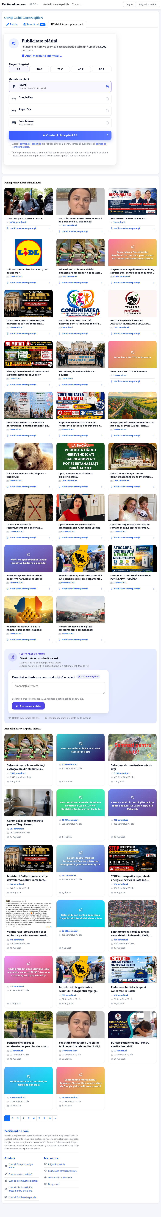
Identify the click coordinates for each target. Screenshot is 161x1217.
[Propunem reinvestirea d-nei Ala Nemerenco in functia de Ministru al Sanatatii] (80, 415)
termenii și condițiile (30, 143)
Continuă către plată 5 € (61, 135)
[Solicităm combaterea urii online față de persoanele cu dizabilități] (80, 211)
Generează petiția (30, 705)
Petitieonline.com (14, 4)
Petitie (13, 24)
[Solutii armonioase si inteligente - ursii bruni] (28, 466)
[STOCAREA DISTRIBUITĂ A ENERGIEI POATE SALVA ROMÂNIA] (132, 568)
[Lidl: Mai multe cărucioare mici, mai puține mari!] (28, 262)
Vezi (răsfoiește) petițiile (56, 4)
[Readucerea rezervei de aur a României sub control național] (28, 619)
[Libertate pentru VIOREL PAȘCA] (28, 210)
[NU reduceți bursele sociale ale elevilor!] (80, 364)
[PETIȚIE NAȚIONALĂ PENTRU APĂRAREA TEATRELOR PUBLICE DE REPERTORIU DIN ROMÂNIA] (132, 313)
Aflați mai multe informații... (43, 55)
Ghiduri (9, 1158)
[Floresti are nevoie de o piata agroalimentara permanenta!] (80, 619)
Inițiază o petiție (147, 4)
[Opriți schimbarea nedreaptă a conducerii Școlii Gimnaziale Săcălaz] (80, 517)
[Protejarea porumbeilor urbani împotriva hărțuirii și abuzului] (28, 568)
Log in (129, 4)
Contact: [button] (77, 4)
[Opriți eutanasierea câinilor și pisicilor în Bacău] (80, 466)
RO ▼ (36, 4)
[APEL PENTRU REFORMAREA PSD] (132, 210)
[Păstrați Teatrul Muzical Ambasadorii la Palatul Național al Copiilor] (28, 364)
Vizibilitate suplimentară (68, 24)
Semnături (35, 24)
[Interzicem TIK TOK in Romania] (132, 363)
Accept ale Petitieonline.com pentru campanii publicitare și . (59, 145)
